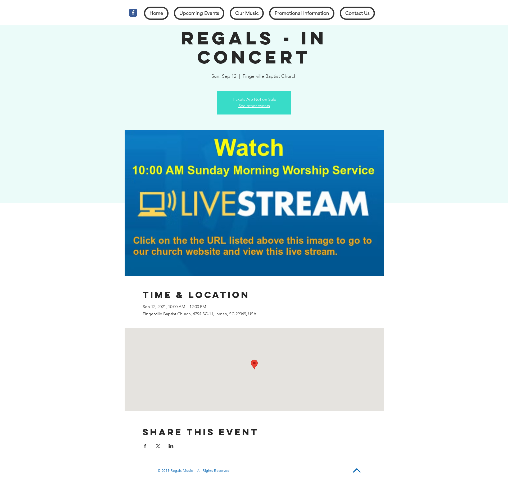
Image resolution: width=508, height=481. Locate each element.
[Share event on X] (158, 446)
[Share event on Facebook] (145, 446)
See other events (254, 105)
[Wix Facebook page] (133, 13)
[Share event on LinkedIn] (171, 446)
